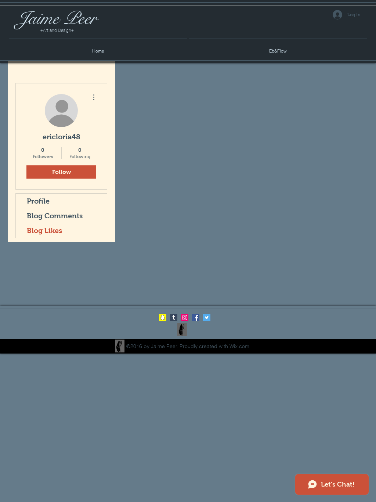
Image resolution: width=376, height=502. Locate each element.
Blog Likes (44, 230)
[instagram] (184, 317)
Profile (38, 201)
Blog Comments (55, 216)
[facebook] (195, 317)
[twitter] (206, 317)
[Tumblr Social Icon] (173, 317)
